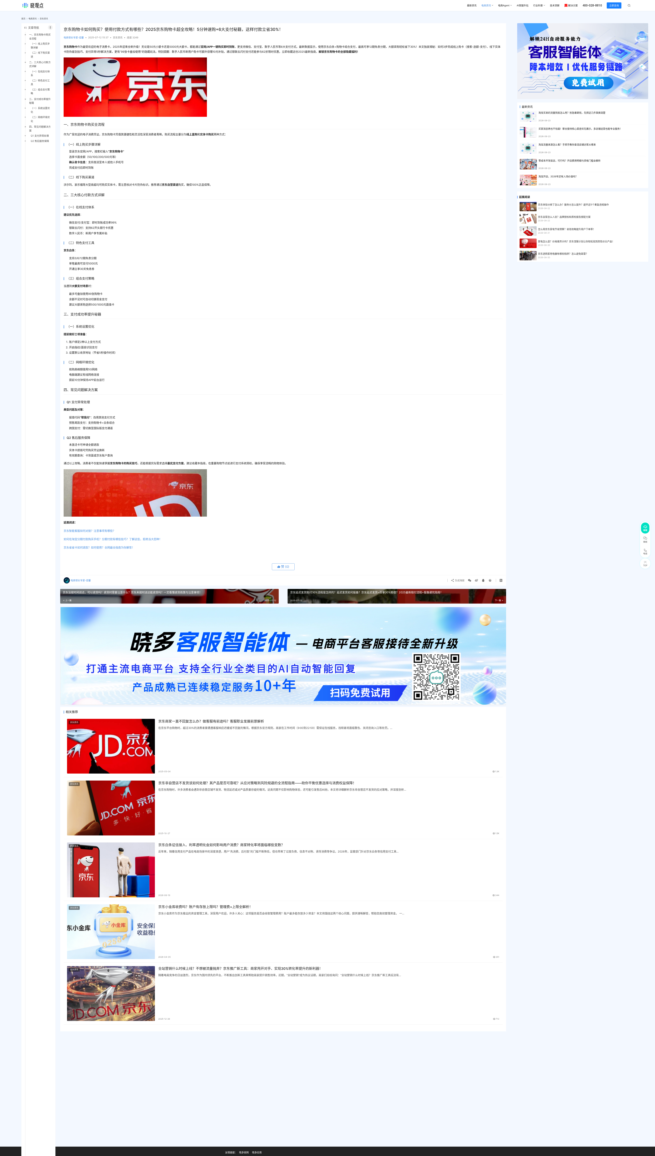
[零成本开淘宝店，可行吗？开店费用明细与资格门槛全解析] (528, 164)
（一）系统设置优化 (40, 110)
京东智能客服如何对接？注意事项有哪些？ (89, 530)
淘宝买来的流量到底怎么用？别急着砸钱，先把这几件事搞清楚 (571, 112)
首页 (23, 18)
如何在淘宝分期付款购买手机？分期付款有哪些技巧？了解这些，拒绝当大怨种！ (113, 539)
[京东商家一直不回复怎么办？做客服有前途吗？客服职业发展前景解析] (111, 746)
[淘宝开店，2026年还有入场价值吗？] (528, 180)
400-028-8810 (592, 5)
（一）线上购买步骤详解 (40, 45)
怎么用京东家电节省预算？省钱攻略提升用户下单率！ (566, 229)
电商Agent (504, 5)
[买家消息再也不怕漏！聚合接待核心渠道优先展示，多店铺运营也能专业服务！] (528, 132)
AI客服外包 (522, 5)
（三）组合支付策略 (40, 91)
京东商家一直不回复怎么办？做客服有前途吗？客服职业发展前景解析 (211, 721)
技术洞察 (554, 5)
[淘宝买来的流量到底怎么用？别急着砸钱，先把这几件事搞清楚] (528, 116)
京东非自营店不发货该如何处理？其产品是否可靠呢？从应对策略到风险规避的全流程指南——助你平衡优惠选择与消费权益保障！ (257, 783)
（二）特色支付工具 (40, 82)
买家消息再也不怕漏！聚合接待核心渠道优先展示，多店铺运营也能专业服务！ (580, 128)
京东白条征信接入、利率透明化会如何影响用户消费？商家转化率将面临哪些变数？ (221, 845)
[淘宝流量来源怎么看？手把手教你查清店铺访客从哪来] (528, 148)
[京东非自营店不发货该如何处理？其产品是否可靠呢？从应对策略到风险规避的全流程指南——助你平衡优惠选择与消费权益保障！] (111, 808)
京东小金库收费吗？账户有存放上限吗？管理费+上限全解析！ (205, 907)
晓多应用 (257, 1152)
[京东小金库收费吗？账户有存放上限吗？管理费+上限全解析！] (111, 931)
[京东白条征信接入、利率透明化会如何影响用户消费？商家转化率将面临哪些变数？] (111, 869)
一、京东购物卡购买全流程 (40, 36)
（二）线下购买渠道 (40, 54)
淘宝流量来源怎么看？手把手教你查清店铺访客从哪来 (567, 144)
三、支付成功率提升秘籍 (40, 101)
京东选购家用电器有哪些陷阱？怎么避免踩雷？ (563, 253)
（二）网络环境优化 (40, 119)
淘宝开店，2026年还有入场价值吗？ (558, 176)
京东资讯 (117, 37)
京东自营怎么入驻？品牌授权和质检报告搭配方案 (564, 216)
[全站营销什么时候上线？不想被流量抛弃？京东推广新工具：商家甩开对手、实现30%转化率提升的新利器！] (111, 993)
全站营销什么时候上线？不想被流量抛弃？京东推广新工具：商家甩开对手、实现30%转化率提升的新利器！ (240, 969)
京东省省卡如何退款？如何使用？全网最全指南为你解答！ (99, 547)
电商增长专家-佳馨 (74, 37)
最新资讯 (472, 5)
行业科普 (538, 5)
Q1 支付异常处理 (40, 135)
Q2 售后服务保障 (40, 140)
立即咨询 (614, 5)
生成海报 (459, 580)
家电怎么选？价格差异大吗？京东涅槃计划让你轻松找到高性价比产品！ (576, 241)
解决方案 (573, 5)
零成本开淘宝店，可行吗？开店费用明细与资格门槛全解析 (569, 160)
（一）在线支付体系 (40, 73)
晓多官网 (244, 1152)
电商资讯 (486, 5)
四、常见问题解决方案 (40, 128)
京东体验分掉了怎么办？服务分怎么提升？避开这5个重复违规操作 (573, 204)
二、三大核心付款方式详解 (40, 64)
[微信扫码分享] (470, 580)
